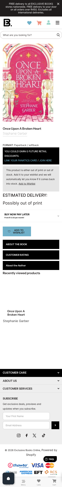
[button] (57, 22)
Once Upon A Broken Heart (16, 312)
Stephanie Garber (15, 133)
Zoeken (58, 35)
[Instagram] (18, 435)
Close (58, 4)
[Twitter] (35, 435)
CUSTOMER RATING (17, 254)
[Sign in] (48, 22)
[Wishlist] (29, 23)
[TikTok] (43, 435)
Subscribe (55, 425)
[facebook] (27, 435)
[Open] (8, 478)
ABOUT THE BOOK (16, 244)
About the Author (16, 265)
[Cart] (39, 23)
